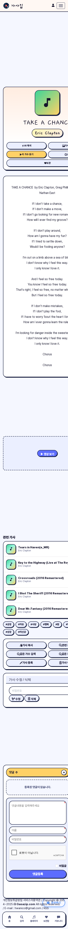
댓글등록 (37, 874)
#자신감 (22, 632)
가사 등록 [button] (27, 662)
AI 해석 (27, 145)
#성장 (8, 632)
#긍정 (8, 624)
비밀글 (62, 866)
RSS (46, 908)
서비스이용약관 (31, 900)
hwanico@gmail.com (28, 908)
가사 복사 (27, 645)
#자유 (21, 624)
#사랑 (33, 624)
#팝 (57, 624)
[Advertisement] (34, 49)
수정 (17, 699)
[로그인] (53, 5)
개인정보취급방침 (12, 900)
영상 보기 (48, 454)
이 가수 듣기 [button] (27, 154)
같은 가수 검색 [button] (28, 654)
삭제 (33, 699)
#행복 (46, 624)
